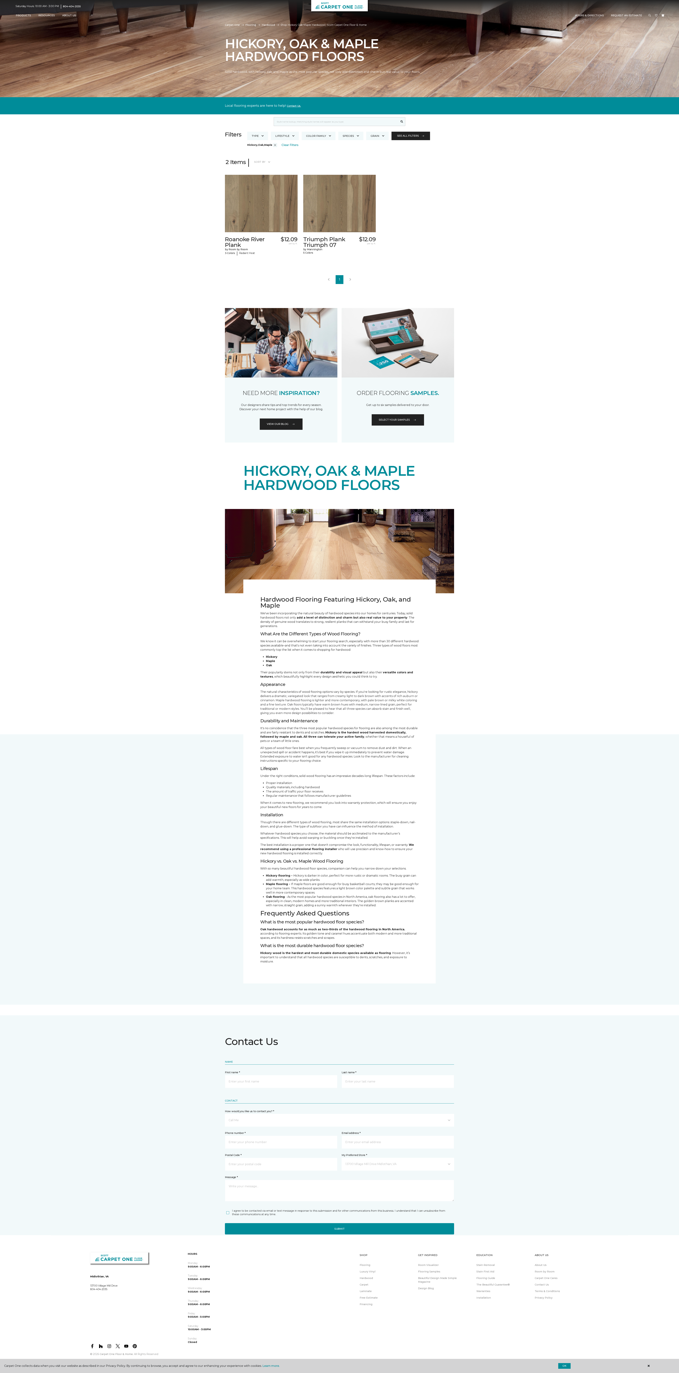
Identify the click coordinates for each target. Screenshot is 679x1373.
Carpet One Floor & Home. (116, 1354)
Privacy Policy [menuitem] (544, 1297)
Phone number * (235, 1133)
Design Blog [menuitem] (426, 1288)
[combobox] (336, 121)
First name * (232, 1072)
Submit (339, 1228)
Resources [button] (46, 15)
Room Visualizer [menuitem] (428, 1265)
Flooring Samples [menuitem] (429, 1271)
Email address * (351, 1133)
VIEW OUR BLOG (277, 424)
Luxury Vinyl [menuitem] (367, 1271)
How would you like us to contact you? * (249, 1111)
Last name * (349, 1072)
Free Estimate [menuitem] (369, 1297)
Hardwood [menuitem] (366, 1278)
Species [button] (348, 135)
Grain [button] (375, 135)
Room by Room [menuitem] (545, 1271)
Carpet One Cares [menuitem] (546, 1278)
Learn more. (271, 1366)
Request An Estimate (626, 15)
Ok (564, 1365)
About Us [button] (69, 15)
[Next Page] (350, 279)
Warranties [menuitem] (483, 1291)
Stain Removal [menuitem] (485, 1265)
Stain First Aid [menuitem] (485, 1271)
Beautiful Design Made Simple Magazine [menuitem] (437, 1280)
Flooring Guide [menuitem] (485, 1278)
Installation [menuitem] (483, 1297)
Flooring (250, 25)
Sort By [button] (259, 161)
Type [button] (255, 135)
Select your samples (394, 419)
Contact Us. (294, 105)
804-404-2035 (72, 6)
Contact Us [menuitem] (542, 1284)
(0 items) (663, 15)
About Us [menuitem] (541, 1265)
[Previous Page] (328, 279)
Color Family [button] (316, 135)
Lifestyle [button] (282, 135)
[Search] (401, 121)
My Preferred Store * (354, 1155)
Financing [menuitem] (366, 1304)
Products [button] (23, 15)
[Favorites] (656, 15)
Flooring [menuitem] (365, 1265)
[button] (649, 15)
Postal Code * (233, 1155)
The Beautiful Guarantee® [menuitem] (493, 1284)
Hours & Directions (589, 15)
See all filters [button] (408, 135)
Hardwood (268, 25)
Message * (231, 1177)
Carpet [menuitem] (364, 1284)
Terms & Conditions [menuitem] (547, 1291)
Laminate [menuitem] (366, 1291)
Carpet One (232, 25)
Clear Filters (290, 145)
